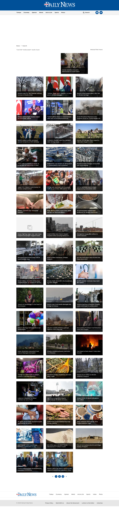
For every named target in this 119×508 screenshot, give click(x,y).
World (41, 12)
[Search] (83, 12)
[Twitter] (101, 12)
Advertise (100, 503)
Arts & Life (49, 12)
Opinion (34, 12)
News (18, 46)
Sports (57, 12)
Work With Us (60, 503)
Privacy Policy (49, 503)
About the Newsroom (72, 503)
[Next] (66, 476)
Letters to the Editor (88, 503)
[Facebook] (97, 12)
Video (95, 494)
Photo (63, 12)
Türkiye (18, 12)
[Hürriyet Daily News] (59, 5)
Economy (26, 12)
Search (24, 46)
